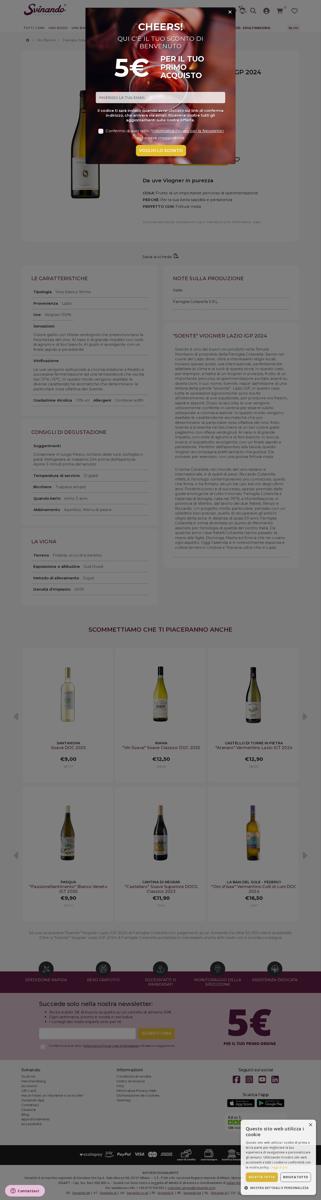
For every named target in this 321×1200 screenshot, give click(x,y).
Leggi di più (279, 1167)
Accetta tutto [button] (262, 1177)
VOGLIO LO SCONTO (161, 150)
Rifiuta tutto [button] (295, 1177)
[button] (278, 1187)
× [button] (310, 1125)
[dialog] (278, 1157)
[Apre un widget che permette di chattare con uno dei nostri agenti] (25, 1191)
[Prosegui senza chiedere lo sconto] (229, 12)
